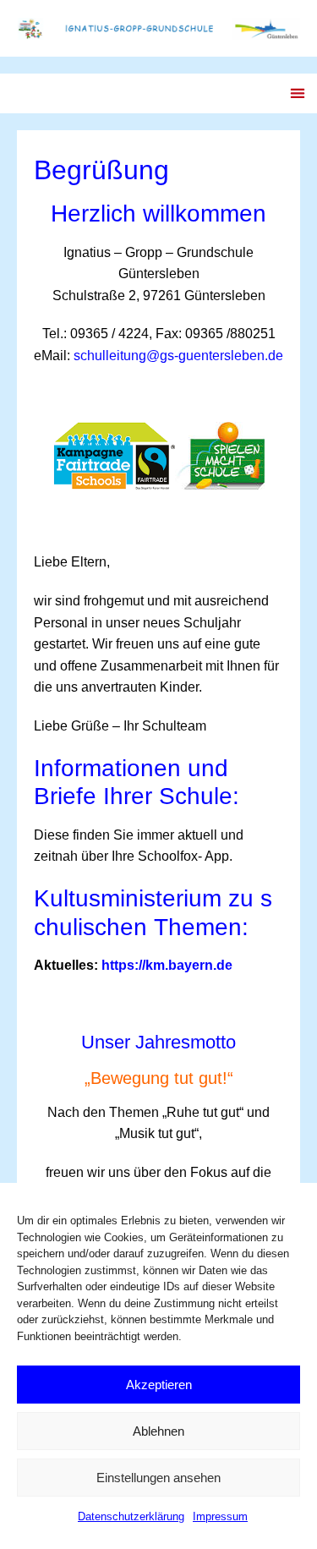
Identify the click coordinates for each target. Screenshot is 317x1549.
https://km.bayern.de (166, 965)
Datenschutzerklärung (131, 1516)
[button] (297, 93)
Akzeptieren (159, 1384)
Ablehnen (158, 1431)
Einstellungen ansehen (158, 1477)
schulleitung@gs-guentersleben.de (178, 355)
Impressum (220, 1516)
